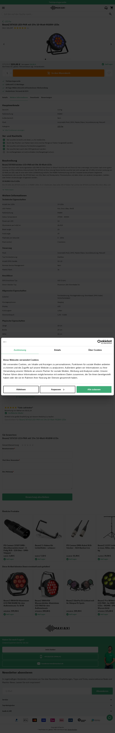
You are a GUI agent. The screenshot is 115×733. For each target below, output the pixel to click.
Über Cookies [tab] (95, 350)
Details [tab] (57, 350)
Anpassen (56, 389)
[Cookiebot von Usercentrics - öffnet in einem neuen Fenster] (99, 342)
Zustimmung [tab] (20, 350)
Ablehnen (21, 389)
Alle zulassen (94, 389)
